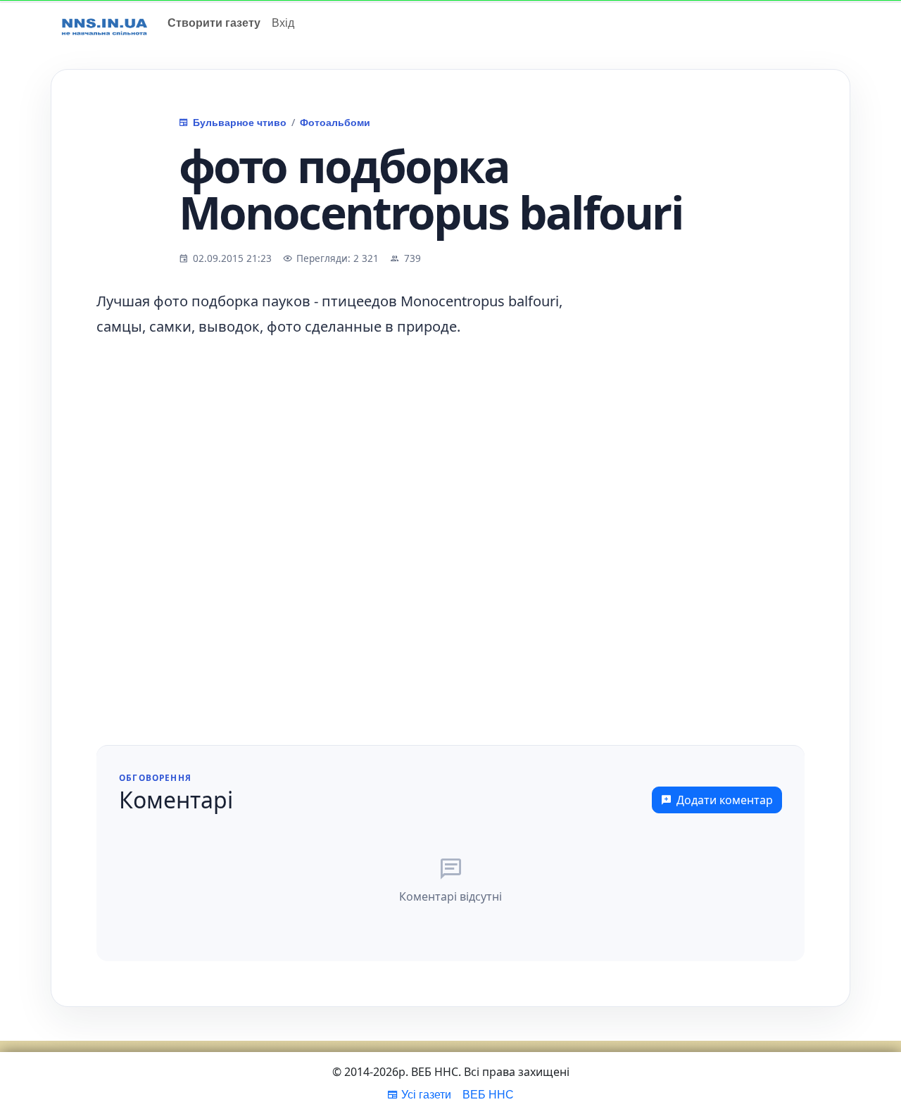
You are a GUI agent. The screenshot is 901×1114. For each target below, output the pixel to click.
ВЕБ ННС (488, 1094)
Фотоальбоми (335, 122)
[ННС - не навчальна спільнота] (104, 23)
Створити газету (214, 22)
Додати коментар (724, 800)
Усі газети (426, 1094)
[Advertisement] (713, 500)
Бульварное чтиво (239, 122)
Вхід (283, 22)
